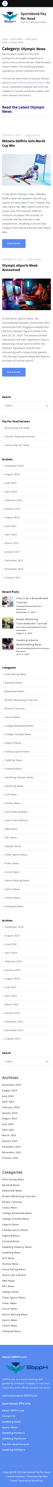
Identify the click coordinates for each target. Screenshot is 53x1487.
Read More (13, 243)
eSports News (13, 742)
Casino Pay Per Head (17, 445)
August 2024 (12, 474)
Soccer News (12, 872)
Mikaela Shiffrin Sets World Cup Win (23, 143)
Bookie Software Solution (31, 82)
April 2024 (11, 491)
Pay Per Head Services (15, 1444)
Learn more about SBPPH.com (19, 1395)
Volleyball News (14, 906)
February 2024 (13, 500)
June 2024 (10, 483)
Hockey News (13, 803)
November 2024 (14, 465)
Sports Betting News (17, 880)
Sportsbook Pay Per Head (33, 16)
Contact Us (8, 1416)
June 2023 (10, 526)
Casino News (12, 717)
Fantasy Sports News (17, 751)
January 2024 (12, 508)
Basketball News (14, 691)
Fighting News (13, 760)
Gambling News (32, 644)
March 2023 (12, 543)
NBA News (11, 828)
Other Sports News (16, 854)
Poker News (12, 863)
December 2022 (14, 560)
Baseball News (13, 682)
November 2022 (14, 569)
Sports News (12, 889)
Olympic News (13, 846)
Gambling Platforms (14, 1438)
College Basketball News (19, 725)
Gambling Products (13, 1432)
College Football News (18, 734)
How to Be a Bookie (28, 598)
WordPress (37, 1480)
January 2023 (12, 551)
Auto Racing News (15, 674)
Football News (13, 768)
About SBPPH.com (13, 1410)
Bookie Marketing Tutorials (21, 700)
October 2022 (13, 577)
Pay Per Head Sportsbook (20, 436)
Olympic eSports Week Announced (20, 267)
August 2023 (12, 517)
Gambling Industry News (19, 777)
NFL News (11, 837)
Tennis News (12, 897)
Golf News (11, 794)
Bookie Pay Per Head (17, 428)
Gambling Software (13, 1449)
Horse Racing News (16, 811)
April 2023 (11, 534)
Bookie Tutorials (37, 623)
